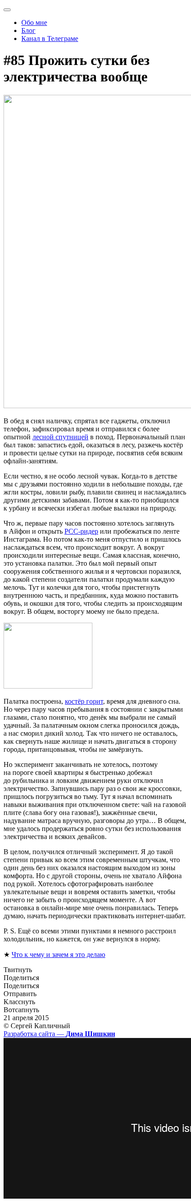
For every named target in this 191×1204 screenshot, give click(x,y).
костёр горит (84, 701)
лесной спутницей (60, 437)
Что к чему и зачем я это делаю (58, 954)
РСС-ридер (81, 531)
